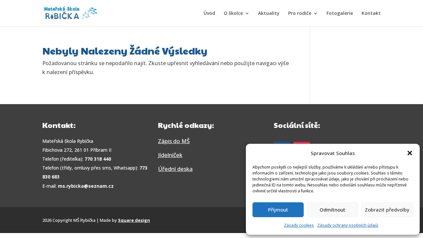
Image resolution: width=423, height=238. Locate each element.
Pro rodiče (299, 13)
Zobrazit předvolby (387, 209)
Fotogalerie (340, 13)
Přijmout (278, 209)
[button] (409, 153)
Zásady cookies (299, 225)
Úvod (209, 13)
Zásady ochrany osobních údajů (347, 225)
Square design (134, 220)
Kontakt (371, 13)
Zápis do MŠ (174, 141)
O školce (233, 13)
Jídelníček (170, 155)
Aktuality (269, 13)
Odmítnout (332, 209)
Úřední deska (175, 169)
